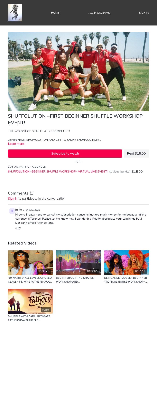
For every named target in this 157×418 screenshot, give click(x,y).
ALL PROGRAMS (99, 13)
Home (55, 13)
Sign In (144, 13)
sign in (12, 198)
